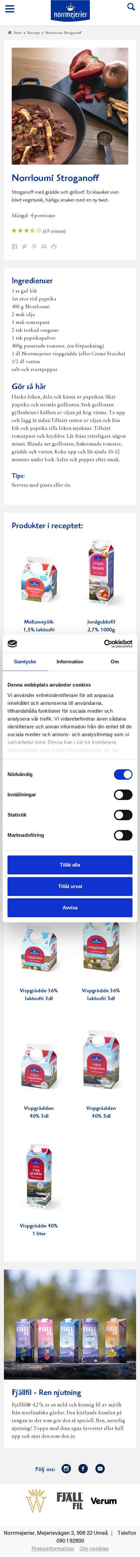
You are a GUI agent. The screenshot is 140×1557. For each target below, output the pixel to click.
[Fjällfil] (70, 1500)
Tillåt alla (70, 865)
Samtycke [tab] (25, 661)
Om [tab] (115, 661)
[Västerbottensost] (36, 1500)
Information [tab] (70, 661)
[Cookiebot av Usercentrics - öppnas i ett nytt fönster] (104, 644)
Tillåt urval (70, 886)
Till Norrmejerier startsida (70, 11)
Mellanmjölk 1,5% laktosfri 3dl (39, 630)
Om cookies (94, 1549)
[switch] (123, 794)
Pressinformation (53, 1549)
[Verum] (104, 1500)
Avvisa (70, 907)
